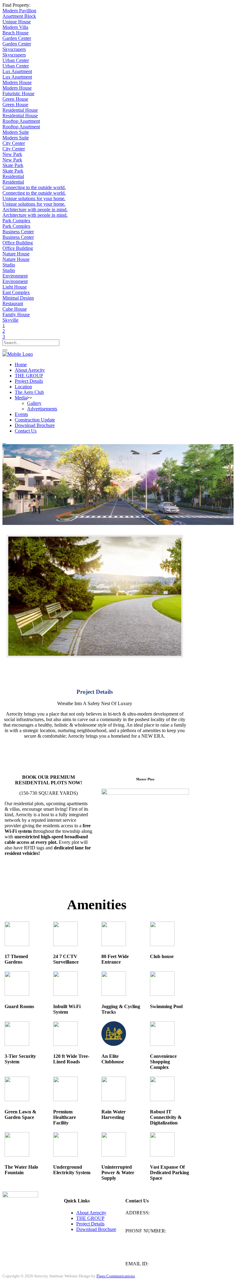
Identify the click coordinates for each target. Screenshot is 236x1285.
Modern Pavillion (19, 10)
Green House (15, 99)
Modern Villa (15, 27)
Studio (8, 264)
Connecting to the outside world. (34, 187)
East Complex (16, 292)
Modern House (17, 82)
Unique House (16, 21)
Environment (15, 275)
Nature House (16, 253)
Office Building (17, 242)
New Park (12, 154)
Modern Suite (15, 132)
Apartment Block (19, 16)
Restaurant (12, 303)
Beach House (15, 32)
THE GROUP (90, 1218)
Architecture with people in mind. (35, 209)
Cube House (14, 309)
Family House (16, 314)
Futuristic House (18, 93)
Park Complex (16, 220)
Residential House (20, 110)
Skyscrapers (14, 49)
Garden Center (16, 38)
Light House (14, 286)
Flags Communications (115, 1276)
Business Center (18, 231)
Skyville (10, 320)
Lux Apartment (17, 71)
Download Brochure (96, 1229)
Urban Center (15, 60)
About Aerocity (91, 1212)
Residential (13, 176)
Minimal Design (18, 298)
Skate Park (12, 165)
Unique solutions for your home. (33, 198)
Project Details (90, 1223)
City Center (13, 143)
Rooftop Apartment (21, 121)
